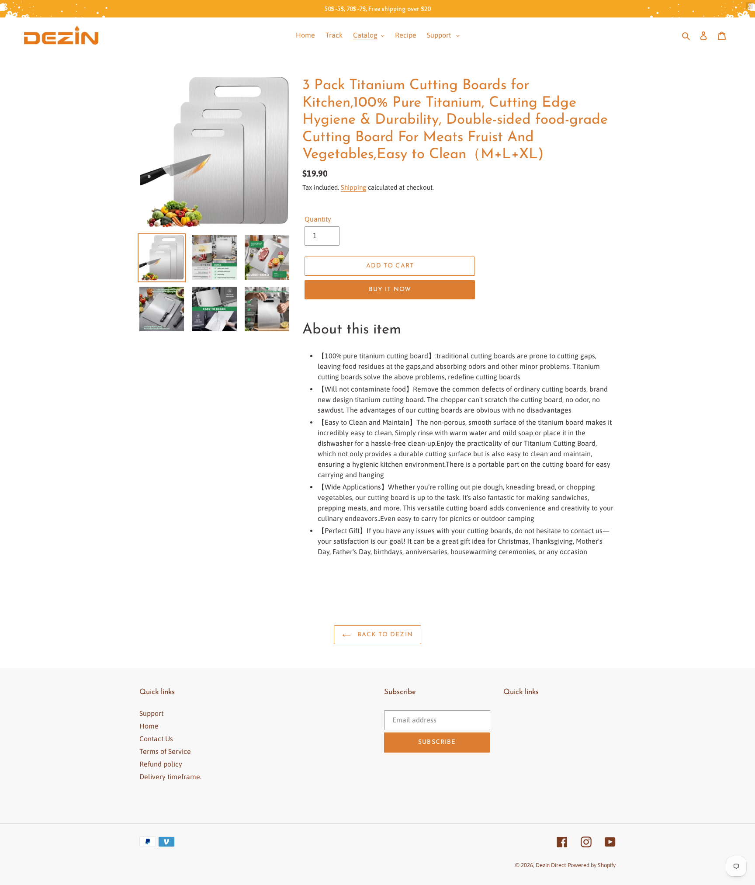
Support (151, 713)
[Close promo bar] (749, 5)
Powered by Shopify (592, 865)
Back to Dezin (384, 635)
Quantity (318, 219)
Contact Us (156, 739)
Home (149, 726)
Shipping (353, 187)
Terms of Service (165, 751)
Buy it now (390, 289)
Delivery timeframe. (170, 777)
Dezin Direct (551, 865)
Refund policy (160, 764)
